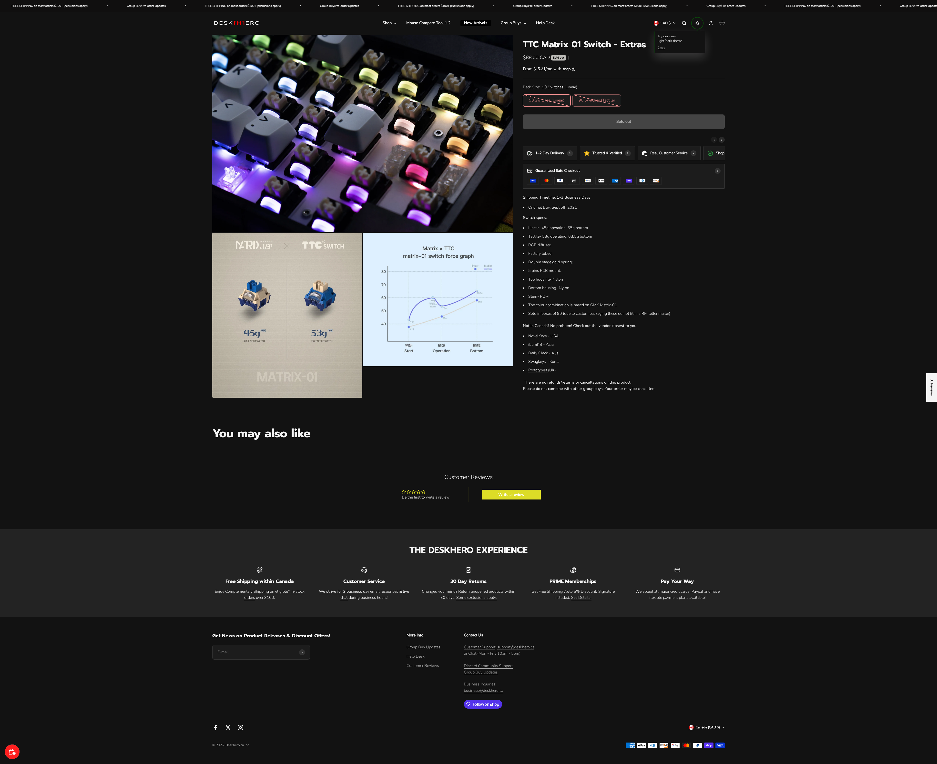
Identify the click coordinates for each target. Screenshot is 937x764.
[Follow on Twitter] (228, 727)
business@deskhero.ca (483, 690)
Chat (472, 653)
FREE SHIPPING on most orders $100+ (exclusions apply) (77, 6)
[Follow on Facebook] (215, 727)
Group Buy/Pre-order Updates (174, 6)
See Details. (581, 597)
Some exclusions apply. (476, 597)
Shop (387, 23)
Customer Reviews (423, 665)
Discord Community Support (488, 666)
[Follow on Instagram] (240, 727)
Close (661, 48)
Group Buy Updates (423, 647)
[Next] (722, 140)
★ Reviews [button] (931, 387)
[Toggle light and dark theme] (697, 23)
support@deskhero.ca (515, 647)
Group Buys (511, 23)
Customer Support (479, 647)
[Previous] (714, 140)
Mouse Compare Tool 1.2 (428, 23)
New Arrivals (475, 23)
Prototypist (537, 370)
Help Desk (545, 23)
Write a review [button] (511, 494)
